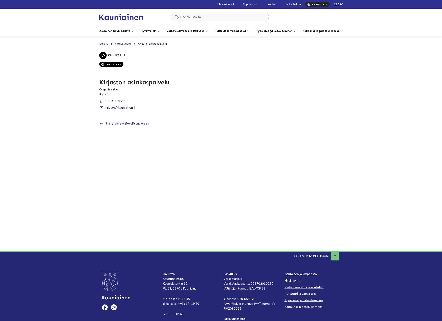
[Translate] (317, 4)
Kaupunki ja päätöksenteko (321, 31)
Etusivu (103, 44)
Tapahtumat (251, 4)
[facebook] (105, 307)
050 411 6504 (115, 101)
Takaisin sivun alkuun (311, 256)
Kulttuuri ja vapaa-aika (230, 31)
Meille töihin (293, 4)
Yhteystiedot (226, 4)
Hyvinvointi (148, 31)
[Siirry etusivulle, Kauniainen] (121, 17)
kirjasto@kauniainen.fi (120, 108)
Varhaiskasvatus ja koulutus (185, 31)
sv (341, 4)
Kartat (271, 4)
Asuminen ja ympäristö (114, 31)
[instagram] (114, 307)
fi (335, 4)
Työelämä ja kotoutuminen (274, 31)
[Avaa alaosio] (132, 30)
